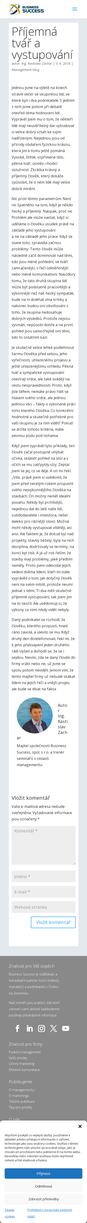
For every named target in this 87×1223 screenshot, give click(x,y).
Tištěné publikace (22, 1101)
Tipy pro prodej (20, 1107)
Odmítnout (43, 1186)
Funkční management (25, 1052)
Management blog (25, 69)
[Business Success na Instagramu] (42, 1028)
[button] (80, 1126)
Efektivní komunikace (24, 1069)
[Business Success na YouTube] (66, 1028)
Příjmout (43, 1173)
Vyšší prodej (18, 1058)
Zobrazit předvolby (43, 1199)
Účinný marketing (21, 1063)
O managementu (21, 1090)
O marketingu (19, 1095)
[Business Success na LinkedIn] (30, 1028)
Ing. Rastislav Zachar (36, 63)
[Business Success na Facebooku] (18, 1028)
